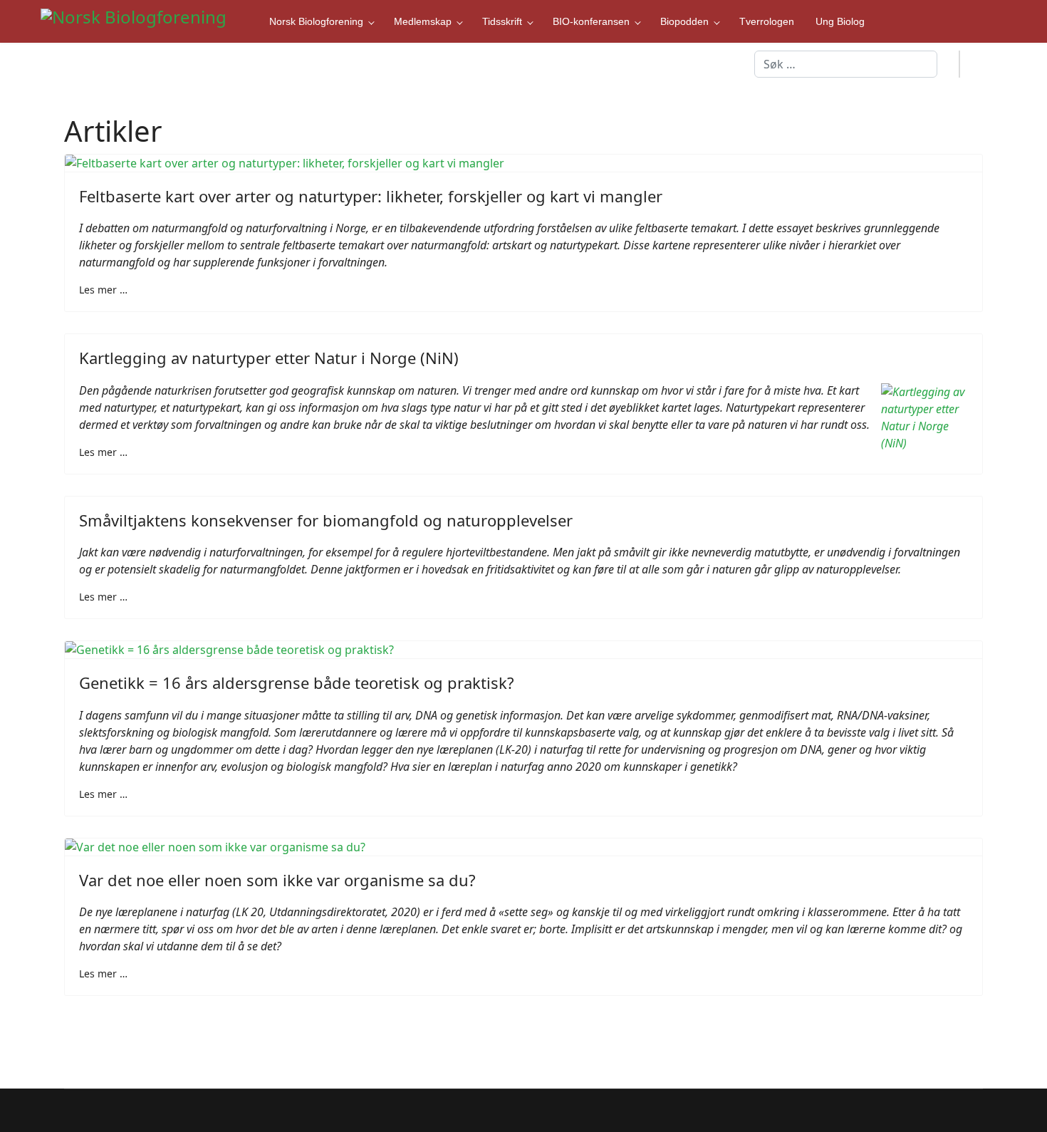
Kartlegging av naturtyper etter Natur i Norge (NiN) (269, 357)
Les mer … (103, 289)
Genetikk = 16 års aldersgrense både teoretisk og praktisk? (296, 682)
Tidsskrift (502, 21)
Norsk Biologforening (316, 21)
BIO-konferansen (591, 21)
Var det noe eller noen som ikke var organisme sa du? (277, 879)
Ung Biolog (840, 21)
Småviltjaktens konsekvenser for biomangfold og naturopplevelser (326, 520)
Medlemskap (423, 21)
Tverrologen (766, 21)
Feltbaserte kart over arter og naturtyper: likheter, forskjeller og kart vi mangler (370, 196)
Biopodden (684, 21)
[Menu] (983, 64)
